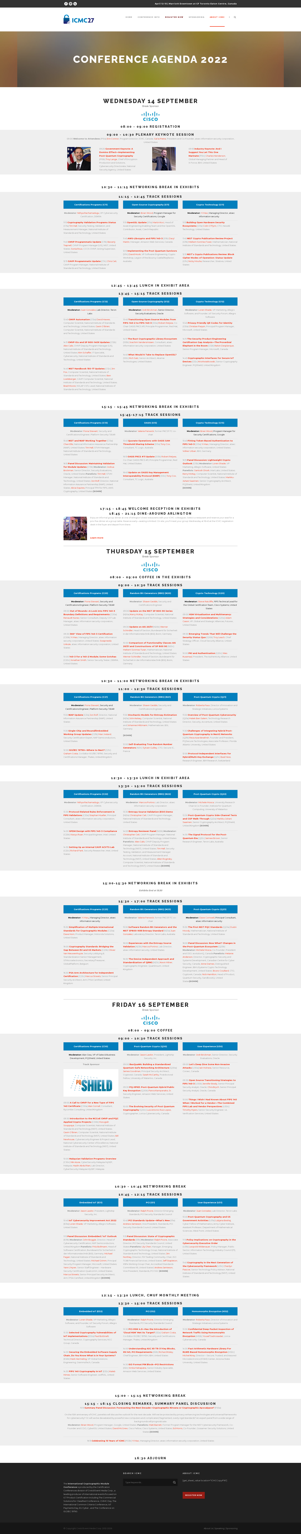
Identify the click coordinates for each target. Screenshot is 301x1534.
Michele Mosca (206, 802)
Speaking (219, 1528)
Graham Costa (70, 753)
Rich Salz (133, 358)
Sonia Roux (76, 249)
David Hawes (103, 319)
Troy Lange (111, 159)
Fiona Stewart (90, 431)
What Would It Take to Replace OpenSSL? (152, 354)
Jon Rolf (95, 481)
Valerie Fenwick (146, 431)
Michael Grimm (99, 1260)
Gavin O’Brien (103, 326)
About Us (208, 1528)
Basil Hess (226, 757)
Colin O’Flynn (209, 226)
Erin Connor (113, 138)
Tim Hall (73, 226)
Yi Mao (204, 213)
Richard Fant (76, 850)
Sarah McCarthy (151, 1074)
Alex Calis (68, 345)
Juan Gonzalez (88, 310)
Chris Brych (213, 1087)
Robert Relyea (165, 323)
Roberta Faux (203, 705)
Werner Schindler (132, 656)
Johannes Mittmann (137, 725)
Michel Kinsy (189, 1355)
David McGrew (120, 1428)
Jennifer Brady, (210, 1083)
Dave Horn (68, 934)
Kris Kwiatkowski (206, 361)
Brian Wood (147, 213)
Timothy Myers (190, 1110)
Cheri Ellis (68, 444)
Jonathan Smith (78, 660)
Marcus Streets (93, 976)
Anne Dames (207, 964)
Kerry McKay (189, 474)
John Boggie (89, 1239)
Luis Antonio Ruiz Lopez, (159, 1110)
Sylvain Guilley (150, 747)
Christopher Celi (138, 815)
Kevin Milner (166, 962)
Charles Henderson (215, 156)
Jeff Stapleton (170, 1260)
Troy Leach (219, 637)
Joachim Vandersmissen (141, 342)
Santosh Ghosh (201, 470)
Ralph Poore (147, 1211)
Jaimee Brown (212, 838)
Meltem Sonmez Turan (200, 242)
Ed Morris (177, 1428)
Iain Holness (205, 1067)
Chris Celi (111, 261)
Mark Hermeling (78, 1359)
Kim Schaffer (84, 352)
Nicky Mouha (195, 261)
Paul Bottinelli (102, 1336)
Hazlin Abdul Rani (81, 1165)
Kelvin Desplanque (224, 345)
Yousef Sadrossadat (213, 1336)
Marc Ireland (104, 734)
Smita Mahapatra (137, 1368)
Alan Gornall (94, 1106)
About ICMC (217, 17)
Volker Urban (189, 451)
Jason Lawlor (146, 1054)
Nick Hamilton (209, 974)
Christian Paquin (197, 326)
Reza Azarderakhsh (199, 737)
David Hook (135, 254)
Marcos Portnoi (147, 802)
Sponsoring (196, 17)
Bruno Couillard (221, 970)
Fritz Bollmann (99, 1246)
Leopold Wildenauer (199, 1246)
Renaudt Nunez (71, 618)
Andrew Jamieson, (163, 1267)
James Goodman (131, 1071)
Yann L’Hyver (69, 1267)
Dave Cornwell (206, 917)
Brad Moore (69, 386)
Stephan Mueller (97, 815)
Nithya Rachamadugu (88, 213)
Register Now (193, 1495)
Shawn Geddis (150, 601)
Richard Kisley (165, 1352)
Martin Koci (158, 222)
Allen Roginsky (164, 859)
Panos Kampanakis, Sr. (160, 1090)
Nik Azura (75, 1162)
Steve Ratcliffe (205, 601)
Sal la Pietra (160, 138)
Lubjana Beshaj (223, 1220)
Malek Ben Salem (198, 718)
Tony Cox (165, 444)
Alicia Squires (77, 488)
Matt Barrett (155, 1425)
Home (129, 17)
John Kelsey (135, 718)
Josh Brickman (149, 310)
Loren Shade (205, 310)
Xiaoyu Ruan (76, 834)
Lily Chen (146, 1246)
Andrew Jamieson (132, 1224)
